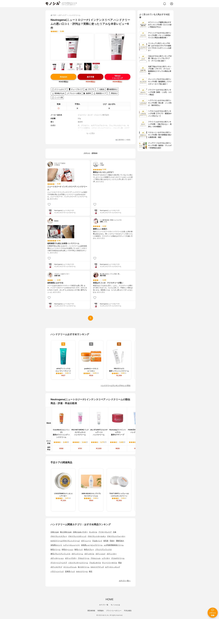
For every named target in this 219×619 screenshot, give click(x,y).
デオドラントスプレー (59, 536)
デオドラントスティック (77, 536)
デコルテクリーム (117, 558)
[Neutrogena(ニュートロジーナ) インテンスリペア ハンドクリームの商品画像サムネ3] (71, 66)
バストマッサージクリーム (78, 563)
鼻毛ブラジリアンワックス (60, 554)
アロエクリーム (83, 558)
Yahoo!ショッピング (117, 77)
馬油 (120, 563)
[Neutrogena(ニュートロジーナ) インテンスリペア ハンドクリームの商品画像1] (72, 46)
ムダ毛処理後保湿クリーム (114, 545)
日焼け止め (55, 532)
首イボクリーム (83, 567)
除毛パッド (79, 549)
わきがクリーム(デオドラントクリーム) (65, 541)
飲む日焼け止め (66, 532)
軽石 (90, 571)
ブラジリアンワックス (103, 549)
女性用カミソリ (56, 545)
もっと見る (90, 133)
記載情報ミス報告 (123, 140)
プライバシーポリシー (113, 611)
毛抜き (112, 541)
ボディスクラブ (56, 567)
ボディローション (57, 558)
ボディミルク (100, 554)
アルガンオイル (95, 563)
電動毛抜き (120, 541)
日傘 (114, 532)
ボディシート (86, 541)
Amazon (63, 77)
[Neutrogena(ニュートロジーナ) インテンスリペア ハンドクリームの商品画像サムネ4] (79, 66)
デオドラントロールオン (97, 536)
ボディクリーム (77, 554)
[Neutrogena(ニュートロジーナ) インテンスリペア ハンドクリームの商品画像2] (116, 46)
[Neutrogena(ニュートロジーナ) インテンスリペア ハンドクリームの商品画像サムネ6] (96, 66)
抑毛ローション (67, 549)
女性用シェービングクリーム (92, 545)
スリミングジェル (70, 567)
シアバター (106, 558)
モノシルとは (115, 605)
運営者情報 (91, 611)
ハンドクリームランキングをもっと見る (115, 385)
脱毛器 (105, 541)
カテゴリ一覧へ (124, 581)
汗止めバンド (97, 541)
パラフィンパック (57, 571)
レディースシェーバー (71, 545)
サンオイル (93, 532)
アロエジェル (96, 558)
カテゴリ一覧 (103, 605)
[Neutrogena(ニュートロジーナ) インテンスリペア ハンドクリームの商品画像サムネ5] (88, 66)
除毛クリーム (55, 549)
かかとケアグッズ (97, 567)
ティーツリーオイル (109, 563)
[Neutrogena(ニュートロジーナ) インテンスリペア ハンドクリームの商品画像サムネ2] (63, 66)
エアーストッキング (112, 567)
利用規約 (101, 611)
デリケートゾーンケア (59, 563)
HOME (109, 599)
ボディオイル (89, 554)
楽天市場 (90, 77)
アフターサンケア (105, 532)
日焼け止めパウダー (80, 532)
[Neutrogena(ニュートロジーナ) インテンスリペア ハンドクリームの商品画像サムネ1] (54, 66)
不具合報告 (128, 611)
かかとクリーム (82, 571)
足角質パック (70, 571)
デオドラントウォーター (116, 536)
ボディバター (112, 554)
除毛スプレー (89, 549)
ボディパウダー (71, 558)
